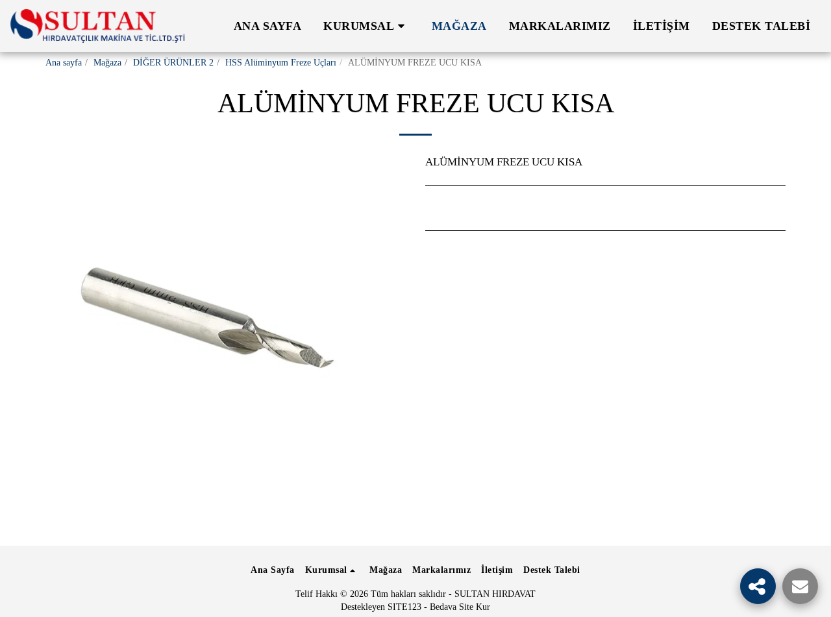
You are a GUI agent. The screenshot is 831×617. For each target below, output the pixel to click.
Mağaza (107, 62)
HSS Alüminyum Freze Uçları (280, 62)
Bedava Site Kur (460, 607)
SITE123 (404, 607)
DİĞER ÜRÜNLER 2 (173, 62)
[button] (366, 26)
